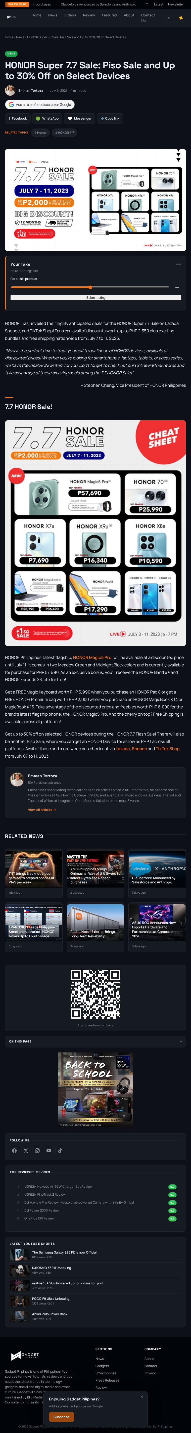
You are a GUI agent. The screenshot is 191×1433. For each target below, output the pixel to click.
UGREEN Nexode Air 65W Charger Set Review (58, 1186)
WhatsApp (47, 118)
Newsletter (176, 4)
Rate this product (24, 278)
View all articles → (42, 810)
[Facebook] (14, 1150)
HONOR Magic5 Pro (92, 657)
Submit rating (95, 298)
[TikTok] (60, 1150)
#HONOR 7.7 (64, 132)
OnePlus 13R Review (39, 1218)
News (52, 15)
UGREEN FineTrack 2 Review (45, 1194)
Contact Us (148, 18)
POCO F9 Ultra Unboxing (51, 1299)
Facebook (18, 118)
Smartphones (106, 1373)
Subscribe (61, 1417)
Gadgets (102, 1366)
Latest (158, 4)
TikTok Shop (168, 748)
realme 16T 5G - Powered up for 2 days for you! (67, 1283)
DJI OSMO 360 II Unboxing (51, 1268)
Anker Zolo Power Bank (49, 1314)
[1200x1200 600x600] (95, 1126)
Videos (70, 15)
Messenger (80, 118)
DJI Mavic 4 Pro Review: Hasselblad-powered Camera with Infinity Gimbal (79, 1202)
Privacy (150, 1373)
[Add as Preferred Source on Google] (40, 104)
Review (89, 15)
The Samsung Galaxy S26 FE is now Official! (64, 1252)
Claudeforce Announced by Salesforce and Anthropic (72, 4)
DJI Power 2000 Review (41, 1210)
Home (36, 15)
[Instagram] (37, 1150)
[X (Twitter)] (26, 1150)
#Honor (40, 132)
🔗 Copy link (109, 118)
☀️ (181, 18)
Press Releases (107, 1380)
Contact (150, 1366)
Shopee (139, 748)
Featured (109, 15)
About (129, 15)
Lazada (123, 748)
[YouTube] (48, 1150)
